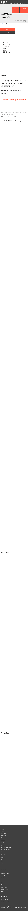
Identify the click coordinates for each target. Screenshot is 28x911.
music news (3, 833)
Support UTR (7, 46)
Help (3, 4)
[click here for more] (14, 61)
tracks (24, 21)
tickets (2, 852)
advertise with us (5, 873)
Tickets (5, 13)
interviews (3, 835)
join (2, 861)
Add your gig (6, 41)
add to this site (5, 880)
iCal (2, 117)
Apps (4, 48)
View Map (3, 93)
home (2, 831)
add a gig (3, 854)
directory (3, 840)
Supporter (22, 3)
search (8, 10)
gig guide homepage (6, 847)
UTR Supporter (4, 891)
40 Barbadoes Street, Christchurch (11, 90)
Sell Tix (10, 3)
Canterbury (18, 121)
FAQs (2, 882)
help (2, 863)
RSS (15, 117)
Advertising (6, 44)
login (2, 859)
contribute (3, 877)
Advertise (16, 3)
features (23, 20)
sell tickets (4, 875)
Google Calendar (8, 117)
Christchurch (11, 121)
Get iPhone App (5, 899)
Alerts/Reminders (5, 889)
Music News (6, 16)
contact (3, 871)
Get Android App (5, 901)
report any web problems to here (17, 907)
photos (2, 837)
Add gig (4, 3)
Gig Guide (6, 14)
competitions (4, 866)
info (2, 884)
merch (2, 842)
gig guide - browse (5, 849)
